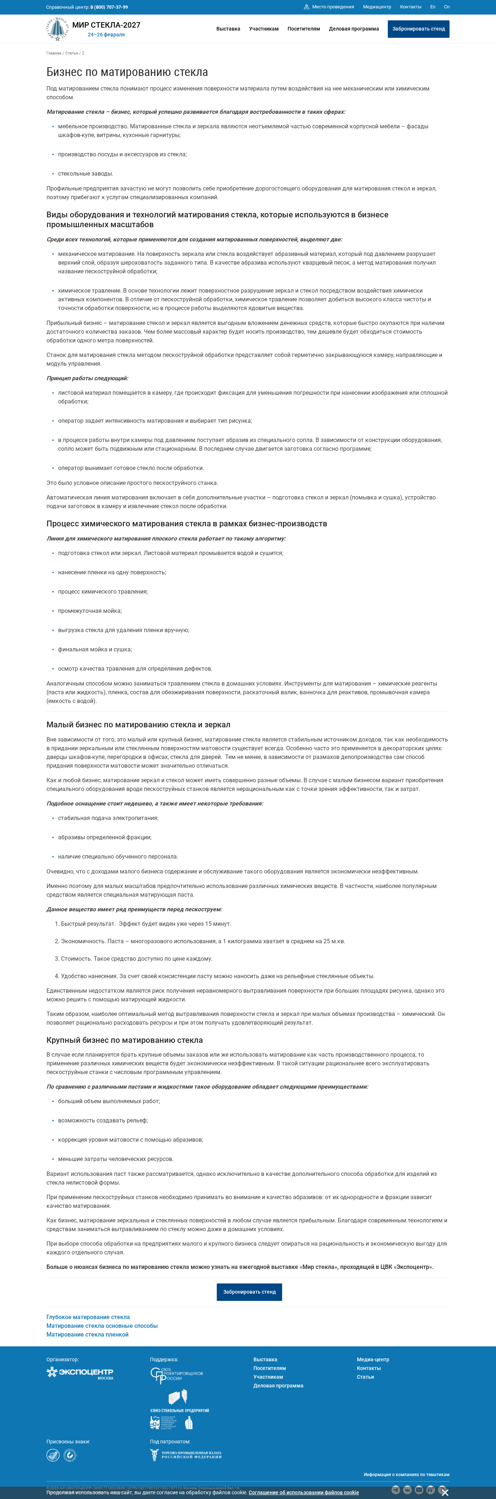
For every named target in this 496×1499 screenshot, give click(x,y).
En (432, 6)
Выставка (228, 29)
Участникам (264, 29)
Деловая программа (354, 29)
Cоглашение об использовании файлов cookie (304, 1492)
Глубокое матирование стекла (88, 1317)
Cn (447, 6)
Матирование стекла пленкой (87, 1334)
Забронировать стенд (419, 29)
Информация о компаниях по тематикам (407, 1474)
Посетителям (304, 29)
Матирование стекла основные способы (102, 1325)
